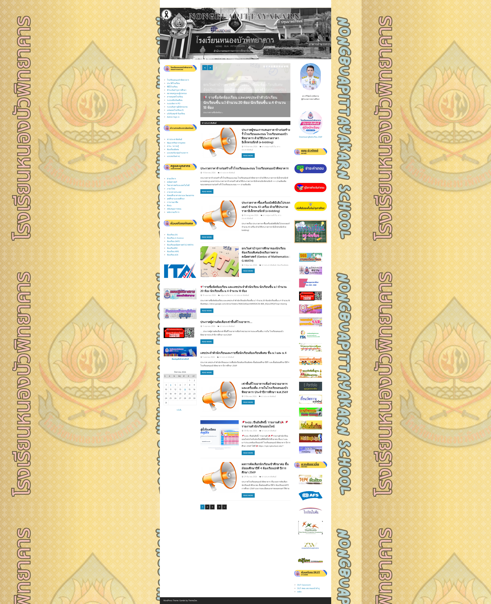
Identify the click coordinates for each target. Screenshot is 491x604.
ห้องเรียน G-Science (175, 238)
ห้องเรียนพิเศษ (282, 265)
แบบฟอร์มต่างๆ (173, 156)
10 (287, 66)
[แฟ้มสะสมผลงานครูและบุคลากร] (310, 390)
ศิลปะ (169, 205)
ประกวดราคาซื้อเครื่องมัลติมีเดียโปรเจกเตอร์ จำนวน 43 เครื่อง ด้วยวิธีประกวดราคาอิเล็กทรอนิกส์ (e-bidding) (266, 207)
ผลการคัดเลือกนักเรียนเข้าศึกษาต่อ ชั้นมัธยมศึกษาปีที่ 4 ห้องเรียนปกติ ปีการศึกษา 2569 (265, 468)
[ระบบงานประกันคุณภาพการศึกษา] (310, 325)
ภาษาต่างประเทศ (174, 192)
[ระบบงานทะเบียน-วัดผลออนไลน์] (310, 261)
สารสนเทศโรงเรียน (175, 96)
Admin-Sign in (173, 117)
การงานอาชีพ (172, 202)
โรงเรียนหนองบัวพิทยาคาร (178, 80)
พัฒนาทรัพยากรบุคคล (176, 143)
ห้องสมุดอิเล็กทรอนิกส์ (180, 359)
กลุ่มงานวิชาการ (226, 295)
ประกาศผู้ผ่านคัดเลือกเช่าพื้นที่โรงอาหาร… (236, 107)
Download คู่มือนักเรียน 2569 (310, 137)
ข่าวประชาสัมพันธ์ (227, 173)
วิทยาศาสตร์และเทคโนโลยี (178, 185)
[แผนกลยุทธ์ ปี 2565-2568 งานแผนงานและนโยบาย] (310, 287)
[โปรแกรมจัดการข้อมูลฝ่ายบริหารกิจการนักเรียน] (310, 351)
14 (185, 389)
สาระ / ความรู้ (173, 146)
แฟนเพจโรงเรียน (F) (175, 110)
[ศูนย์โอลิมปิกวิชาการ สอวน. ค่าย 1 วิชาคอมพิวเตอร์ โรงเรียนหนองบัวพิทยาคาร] (310, 274)
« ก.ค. (179, 409)
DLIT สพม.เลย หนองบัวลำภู (308, 588)
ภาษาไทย (171, 189)
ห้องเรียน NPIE (173, 251)
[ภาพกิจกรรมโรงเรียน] (310, 416)
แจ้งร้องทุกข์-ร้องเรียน (176, 113)
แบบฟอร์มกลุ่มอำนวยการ (177, 153)
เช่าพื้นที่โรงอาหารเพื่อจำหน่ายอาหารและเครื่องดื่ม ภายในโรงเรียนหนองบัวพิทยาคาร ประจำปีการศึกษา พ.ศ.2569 (265, 388)
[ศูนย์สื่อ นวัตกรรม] (310, 403)
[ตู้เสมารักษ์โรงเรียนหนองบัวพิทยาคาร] (310, 300)
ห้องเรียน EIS (172, 234)
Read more (248, 155)
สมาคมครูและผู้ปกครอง (177, 93)
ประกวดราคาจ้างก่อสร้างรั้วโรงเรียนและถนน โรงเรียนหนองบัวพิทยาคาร (244, 168)
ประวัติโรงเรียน (173, 83)
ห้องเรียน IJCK (172, 255)
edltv (299, 591)
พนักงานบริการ (173, 212)
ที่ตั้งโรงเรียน (172, 86)
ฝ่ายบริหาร (171, 178)
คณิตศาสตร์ (172, 182)
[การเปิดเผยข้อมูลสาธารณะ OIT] (310, 338)
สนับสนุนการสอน (174, 209)
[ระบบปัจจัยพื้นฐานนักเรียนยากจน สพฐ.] (310, 377)
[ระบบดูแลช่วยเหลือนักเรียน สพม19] (310, 313)
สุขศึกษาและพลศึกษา (176, 198)
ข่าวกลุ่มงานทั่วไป (269, 146)
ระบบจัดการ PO (173, 103)
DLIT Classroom (304, 585)
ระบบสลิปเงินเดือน (174, 100)
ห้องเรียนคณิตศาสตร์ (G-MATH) (180, 245)
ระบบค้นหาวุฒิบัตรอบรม (177, 107)
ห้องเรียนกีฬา (172, 248)
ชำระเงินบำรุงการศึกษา (176, 90)
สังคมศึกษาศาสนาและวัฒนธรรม (180, 195)
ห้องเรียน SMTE (173, 241)
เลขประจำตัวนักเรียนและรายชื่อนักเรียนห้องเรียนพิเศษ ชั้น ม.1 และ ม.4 (243, 353)
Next (210, 67)
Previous (204, 67)
